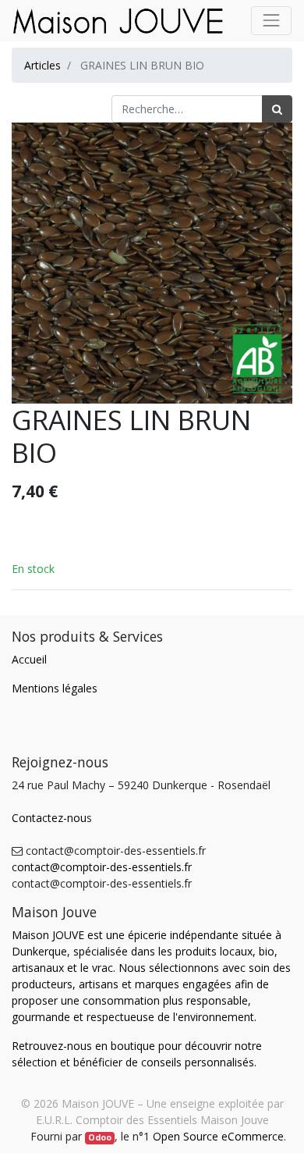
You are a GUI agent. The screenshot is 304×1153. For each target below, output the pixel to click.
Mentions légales (54, 688)
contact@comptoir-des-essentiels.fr (102, 866)
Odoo (99, 1137)
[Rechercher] (277, 109)
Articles (42, 65)
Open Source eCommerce (218, 1136)
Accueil (29, 659)
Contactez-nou (49, 817)
